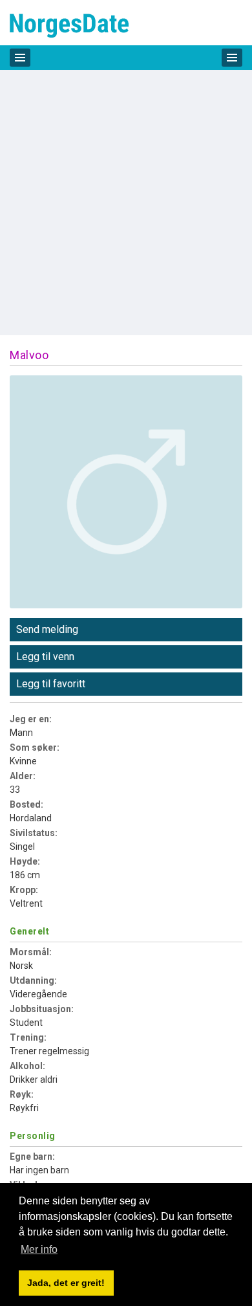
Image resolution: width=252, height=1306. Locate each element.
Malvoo (29, 355)
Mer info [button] (39, 1249)
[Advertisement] (126, 202)
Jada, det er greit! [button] (66, 1283)
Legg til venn (45, 656)
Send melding (47, 629)
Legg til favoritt (50, 684)
